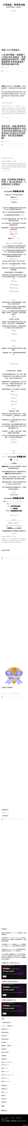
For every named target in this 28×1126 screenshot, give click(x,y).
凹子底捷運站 (22, 108)
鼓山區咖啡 (19, 542)
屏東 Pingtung (4, 1071)
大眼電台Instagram (5, 812)
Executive (24, 1121)
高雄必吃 (14, 111)
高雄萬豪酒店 (6, 168)
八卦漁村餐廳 (8, 108)
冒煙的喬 (15, 538)
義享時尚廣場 (20, 165)
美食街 (9, 165)
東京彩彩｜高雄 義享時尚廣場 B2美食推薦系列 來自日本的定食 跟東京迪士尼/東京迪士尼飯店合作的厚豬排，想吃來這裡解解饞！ (13, 131)
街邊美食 (3, 1088)
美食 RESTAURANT (11, 106)
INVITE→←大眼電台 (6, 1025)
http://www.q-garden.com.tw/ (15, 503)
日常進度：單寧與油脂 (14, 4)
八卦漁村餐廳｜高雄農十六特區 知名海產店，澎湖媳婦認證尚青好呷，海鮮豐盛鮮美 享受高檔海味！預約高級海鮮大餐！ (13, 59)
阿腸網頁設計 (25, 1125)
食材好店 (3, 1098)
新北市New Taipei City (6, 1074)
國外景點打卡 (4, 1119)
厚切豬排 (15, 163)
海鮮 (7, 110)
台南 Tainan (4, 1068)
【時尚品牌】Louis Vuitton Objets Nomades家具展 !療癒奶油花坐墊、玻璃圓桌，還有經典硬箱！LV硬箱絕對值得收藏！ (13, 939)
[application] (14, 972)
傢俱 (11, 538)
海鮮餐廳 (11, 110)
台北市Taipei (4, 1064)
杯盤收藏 (3, 1055)
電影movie (3, 1092)
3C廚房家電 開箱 (5, 1022)
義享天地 (14, 165)
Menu (14, 10)
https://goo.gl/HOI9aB (17, 238)
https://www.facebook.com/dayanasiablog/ (11, 693)
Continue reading (8, 103)
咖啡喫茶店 (4, 1029)
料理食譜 (3, 1049)
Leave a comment (6, 117)
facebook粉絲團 (14, 528)
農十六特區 (6, 111)
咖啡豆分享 (4, 1035)
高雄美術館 (6, 113)
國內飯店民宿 (4, 1039)
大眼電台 (3, 110)
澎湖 (15, 110)
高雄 (10, 111)
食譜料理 (3, 1102)
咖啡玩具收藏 (4, 1032)
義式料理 (18, 540)
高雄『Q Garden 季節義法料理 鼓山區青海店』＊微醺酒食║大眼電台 (13, 182)
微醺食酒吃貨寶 (11, 161)
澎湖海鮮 (19, 110)
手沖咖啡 (10, 540)
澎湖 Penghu (4, 1078)
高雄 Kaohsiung (20, 106)
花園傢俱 (23, 540)
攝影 (14, 540)
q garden (7, 538)
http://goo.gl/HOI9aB (14, 199)
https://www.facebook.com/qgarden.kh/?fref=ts (16, 501)
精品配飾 (3, 1059)
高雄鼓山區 (17, 113)
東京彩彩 (5, 165)
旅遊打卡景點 (4, 1052)
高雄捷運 (19, 111)
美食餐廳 (3, 1085)
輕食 (2, 542)
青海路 (6, 542)
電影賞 (3, 1095)
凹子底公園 (15, 108)
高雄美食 (11, 113)
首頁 (2, 1118)
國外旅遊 (3, 1042)
